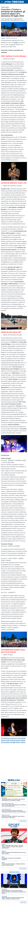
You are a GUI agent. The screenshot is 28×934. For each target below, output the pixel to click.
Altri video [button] (23, 902)
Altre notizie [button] (23, 821)
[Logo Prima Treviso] (14, 2)
